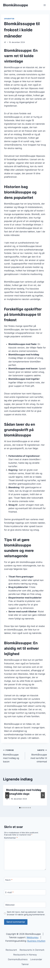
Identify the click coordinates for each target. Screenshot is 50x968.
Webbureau (32, 937)
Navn (8, 880)
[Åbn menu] (44, 5)
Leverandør (36, 959)
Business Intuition (36, 941)
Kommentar (11, 838)
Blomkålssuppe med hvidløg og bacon (11, 756)
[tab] (20, 807)
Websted (9, 905)
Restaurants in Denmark (32, 950)
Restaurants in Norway (25, 954)
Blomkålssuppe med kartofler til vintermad (39, 756)
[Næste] (43, 795)
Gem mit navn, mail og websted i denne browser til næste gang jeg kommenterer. (26, 913)
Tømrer (25, 964)
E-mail (9, 892)
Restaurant (11, 950)
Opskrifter (9, 19)
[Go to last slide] (7, 795)
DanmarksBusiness (18, 959)
